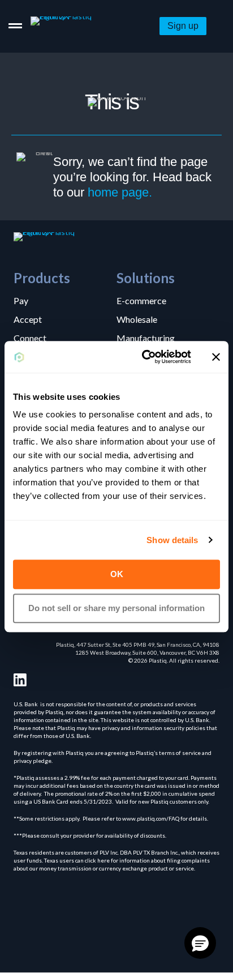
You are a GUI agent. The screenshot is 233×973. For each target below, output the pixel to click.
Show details (172, 540)
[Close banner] (216, 357)
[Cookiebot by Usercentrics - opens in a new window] (144, 356)
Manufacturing (145, 337)
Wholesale (136, 319)
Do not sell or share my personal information (116, 608)
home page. (120, 192)
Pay (21, 300)
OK (116, 574)
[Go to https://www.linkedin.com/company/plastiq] (20, 679)
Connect (30, 337)
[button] (182, 26)
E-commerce (141, 300)
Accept (28, 319)
